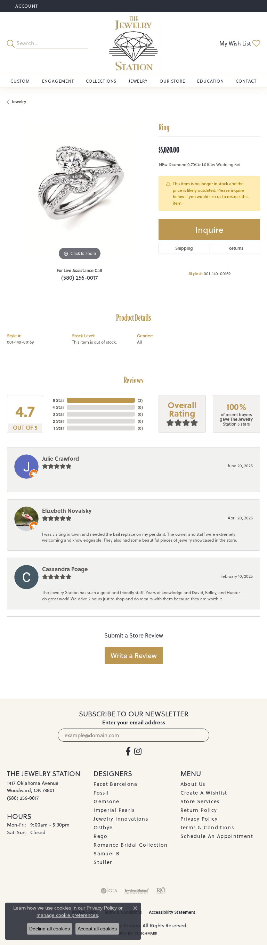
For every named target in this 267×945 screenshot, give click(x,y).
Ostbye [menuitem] (103, 827)
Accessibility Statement (172, 912)
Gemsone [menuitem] (107, 801)
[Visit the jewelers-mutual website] (136, 891)
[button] (26, 6)
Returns (235, 248)
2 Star (58, 421)
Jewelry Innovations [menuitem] (121, 818)
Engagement (58, 81)
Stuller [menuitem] (103, 862)
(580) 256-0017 (79, 277)
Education (210, 81)
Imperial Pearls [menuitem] (114, 810)
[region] (79, 189)
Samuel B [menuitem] (107, 853)
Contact (246, 81)
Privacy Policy (199, 818)
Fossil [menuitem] (101, 792)
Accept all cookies (97, 928)
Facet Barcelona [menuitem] (115, 784)
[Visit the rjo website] (161, 891)
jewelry (19, 101)
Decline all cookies (49, 928)
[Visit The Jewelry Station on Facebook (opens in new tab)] (128, 751)
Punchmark (146, 933)
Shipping (184, 248)
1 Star (59, 428)
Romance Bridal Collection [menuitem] (131, 844)
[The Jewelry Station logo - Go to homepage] (133, 43)
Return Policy (198, 810)
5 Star (58, 400)
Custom (20, 81)
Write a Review (134, 655)
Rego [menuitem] (100, 836)
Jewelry (138, 81)
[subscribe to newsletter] (200, 735)
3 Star (58, 414)
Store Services (200, 801)
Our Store (172, 81)
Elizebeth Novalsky (67, 511)
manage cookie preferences (67, 915)
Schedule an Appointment (216, 836)
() (140, 400)
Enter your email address (133, 722)
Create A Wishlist (203, 792)
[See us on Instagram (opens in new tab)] (137, 751)
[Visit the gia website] (109, 891)
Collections (101, 81)
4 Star (58, 407)
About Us (192, 784)
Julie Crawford (60, 458)
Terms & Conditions (207, 827)
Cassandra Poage (65, 569)
